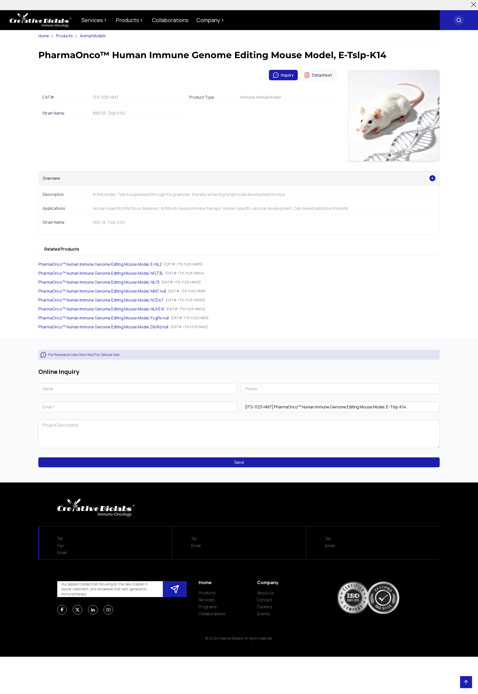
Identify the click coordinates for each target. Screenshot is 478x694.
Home (43, 36)
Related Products (61, 249)
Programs (208, 606)
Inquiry (287, 75)
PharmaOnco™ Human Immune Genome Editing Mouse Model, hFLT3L (100, 273)
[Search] (459, 20)
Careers (264, 606)
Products (64, 36)
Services (207, 600)
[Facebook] (62, 609)
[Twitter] (77, 609)
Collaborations (212, 613)
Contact (264, 600)
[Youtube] (108, 609)
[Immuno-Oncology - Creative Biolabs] (40, 20)
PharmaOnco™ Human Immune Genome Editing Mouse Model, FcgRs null (103, 318)
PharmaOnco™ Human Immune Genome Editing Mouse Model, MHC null (102, 291)
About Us (265, 593)
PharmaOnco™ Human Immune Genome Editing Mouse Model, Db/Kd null (103, 327)
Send (239, 462)
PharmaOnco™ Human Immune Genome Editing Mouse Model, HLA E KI (101, 309)
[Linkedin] (93, 609)
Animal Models (93, 36)
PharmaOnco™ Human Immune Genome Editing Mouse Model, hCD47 (100, 300)
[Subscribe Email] (175, 589)
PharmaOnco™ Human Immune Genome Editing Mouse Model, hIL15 (99, 282)
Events (263, 613)
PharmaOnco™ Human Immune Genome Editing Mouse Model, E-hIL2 (100, 264)
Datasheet (322, 75)
